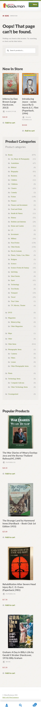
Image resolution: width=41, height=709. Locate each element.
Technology (15, 284)
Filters (13, 358)
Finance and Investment (19, 205)
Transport (14, 293)
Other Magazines (17, 326)
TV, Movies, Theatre (18, 305)
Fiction (13, 197)
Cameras (14, 354)
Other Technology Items (19, 387)
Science (13, 264)
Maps (10, 333)
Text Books (15, 289)
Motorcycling (15, 322)
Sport (13, 280)
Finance (13, 201)
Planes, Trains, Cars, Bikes (20, 255)
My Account (7, 705)
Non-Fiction (15, 243)
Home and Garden (17, 226)
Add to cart (10, 123)
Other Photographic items (20, 366)
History (13, 218)
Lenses (13, 362)
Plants (10, 373)
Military (13, 238)
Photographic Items (14, 349)
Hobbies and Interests (18, 222)
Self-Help (14, 272)
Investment (14, 234)
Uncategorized (13, 394)
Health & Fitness (17, 213)
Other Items (12, 344)
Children (14, 180)
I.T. (12, 230)
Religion (14, 259)
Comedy (14, 192)
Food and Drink (16, 209)
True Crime (15, 301)
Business (14, 176)
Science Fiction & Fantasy (20, 268)
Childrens (14, 184)
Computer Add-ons (17, 383)
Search (20, 705)
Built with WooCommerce (11, 697)
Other (10, 339)
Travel (13, 297)
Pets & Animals (16, 251)
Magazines (12, 318)
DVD (10, 312)
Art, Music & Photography (20, 159)
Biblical (13, 167)
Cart (31, 703)
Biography (14, 171)
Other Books (15, 247)
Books (10, 155)
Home (7, 15)
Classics (14, 188)
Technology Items (14, 379)
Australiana (15, 163)
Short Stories (15, 276)
